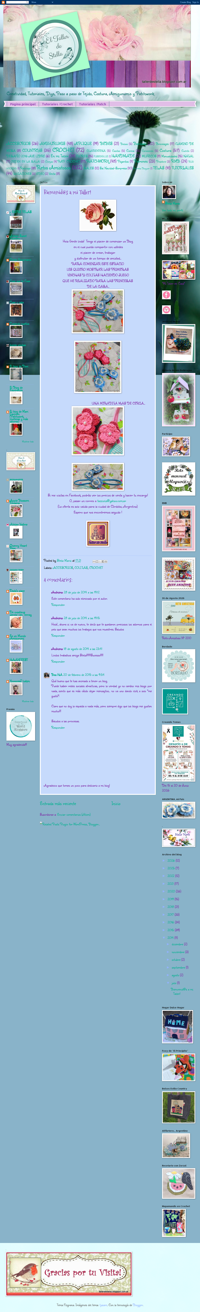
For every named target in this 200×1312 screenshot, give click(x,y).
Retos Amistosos (54, 167)
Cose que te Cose (20, 280)
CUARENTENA (96, 151)
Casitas (116, 151)
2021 (171, 883)
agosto (176, 975)
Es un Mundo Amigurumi (18, 637)
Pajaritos (123, 161)
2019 (171, 899)
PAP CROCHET (69, 161)
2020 (172, 891)
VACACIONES (22, 173)
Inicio (115, 803)
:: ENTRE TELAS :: (21, 213)
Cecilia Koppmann (20, 259)
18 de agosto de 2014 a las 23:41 (83, 648)
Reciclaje (25, 168)
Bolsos (124, 144)
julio (174, 982)
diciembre (178, 944)
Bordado (139, 143)
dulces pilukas (18, 344)
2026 (172, 860)
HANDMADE (123, 156)
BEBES (106, 143)
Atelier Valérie (18, 524)
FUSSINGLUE (101, 156)
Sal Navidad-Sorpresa (113, 168)
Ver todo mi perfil (172, 210)
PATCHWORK (97, 161)
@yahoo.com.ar (116, 500)
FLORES (82, 156)
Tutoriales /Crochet (57, 104)
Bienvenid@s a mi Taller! (182, 991)
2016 (171, 922)
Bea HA (56, 674)
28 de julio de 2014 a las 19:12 (82, 592)
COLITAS (81, 567)
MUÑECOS (149, 156)
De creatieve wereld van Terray (21, 613)
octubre (176, 959)
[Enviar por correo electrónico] (94, 561)
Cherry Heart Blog (18, 546)
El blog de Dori (19, 366)
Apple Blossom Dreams (19, 501)
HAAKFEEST (19, 659)
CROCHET (63, 150)
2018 (171, 906)
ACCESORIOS (18, 143)
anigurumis (16, 479)
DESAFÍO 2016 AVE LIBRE (25, 156)
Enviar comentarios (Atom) (73, 814)
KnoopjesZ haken (20, 680)
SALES (89, 168)
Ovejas (49, 161)
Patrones (141, 161)
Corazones (147, 151)
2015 (171, 930)
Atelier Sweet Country (18, 237)
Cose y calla (17, 302)
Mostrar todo (28, 441)
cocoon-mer (17, 569)
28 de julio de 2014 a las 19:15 (82, 618)
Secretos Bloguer (141, 168)
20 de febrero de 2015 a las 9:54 (83, 674)
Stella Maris (172, 203)
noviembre (178, 951)
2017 (171, 914)
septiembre (179, 967)
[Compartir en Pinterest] (106, 561)
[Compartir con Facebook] (103, 561)
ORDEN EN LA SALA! (25, 161)
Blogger (138, 1304)
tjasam (103, 1304)
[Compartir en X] (100, 561)
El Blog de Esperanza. (16, 388)
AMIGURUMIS (52, 143)
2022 (171, 875)
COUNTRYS (32, 150)
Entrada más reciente (58, 803)
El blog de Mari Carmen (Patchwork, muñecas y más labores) (19, 416)
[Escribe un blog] (97, 561)
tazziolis (102, 500)
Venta (52, 173)
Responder (58, 604)
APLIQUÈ (83, 143)
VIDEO (40, 173)
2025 (172, 868)
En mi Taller (59, 156)
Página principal (23, 104)
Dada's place (17, 590)
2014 (171, 937)
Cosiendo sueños (19, 323)
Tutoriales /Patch (92, 104)
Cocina (130, 150)
